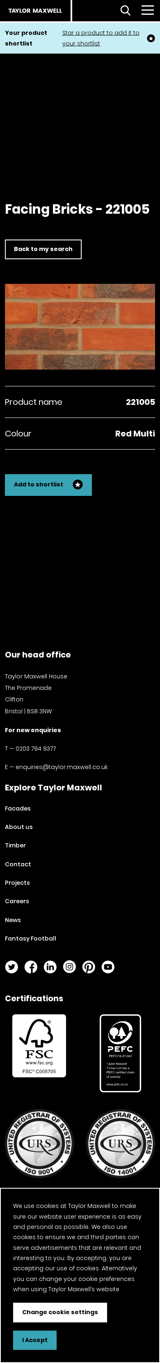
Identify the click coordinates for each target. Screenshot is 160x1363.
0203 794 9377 (36, 748)
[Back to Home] (35, 10)
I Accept (35, 1340)
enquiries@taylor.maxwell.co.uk (61, 767)
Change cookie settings (60, 1312)
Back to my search (43, 249)
